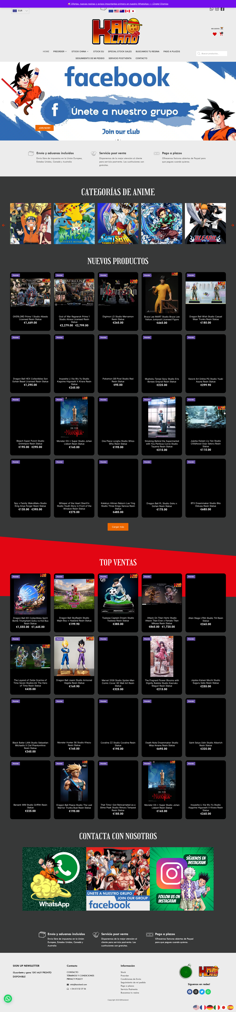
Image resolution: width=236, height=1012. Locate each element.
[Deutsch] (210, 1007)
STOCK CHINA (79, 51)
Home (46, 51)
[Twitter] (202, 992)
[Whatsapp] (212, 9)
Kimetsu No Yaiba (43, 220)
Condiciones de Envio (131, 979)
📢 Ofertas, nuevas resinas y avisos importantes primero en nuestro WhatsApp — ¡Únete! (114, 3)
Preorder (125, 975)
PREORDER (58, 51)
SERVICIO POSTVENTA (120, 58)
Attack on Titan (131, 220)
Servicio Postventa (129, 989)
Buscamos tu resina (130, 993)
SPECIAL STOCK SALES (120, 51)
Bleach (87, 220)
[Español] (230, 1007)
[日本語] (223, 1007)
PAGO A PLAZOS (171, 51)
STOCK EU (98, 51)
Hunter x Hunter (174, 220)
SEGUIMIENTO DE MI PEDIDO (90, 58)
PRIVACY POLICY (75, 979)
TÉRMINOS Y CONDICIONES (80, 975)
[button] (3, 101)
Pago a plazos (127, 986)
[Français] (203, 1007)
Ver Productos (43, 226)
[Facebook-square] (222, 9)
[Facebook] (189, 992)
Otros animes (218, 220)
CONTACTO (141, 58)
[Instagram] (217, 9)
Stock (123, 972)
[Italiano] (216, 1007)
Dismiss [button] (164, 3)
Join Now (44, 128)
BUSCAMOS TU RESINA (147, 51)
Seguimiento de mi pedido (133, 982)
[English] (196, 1007)
